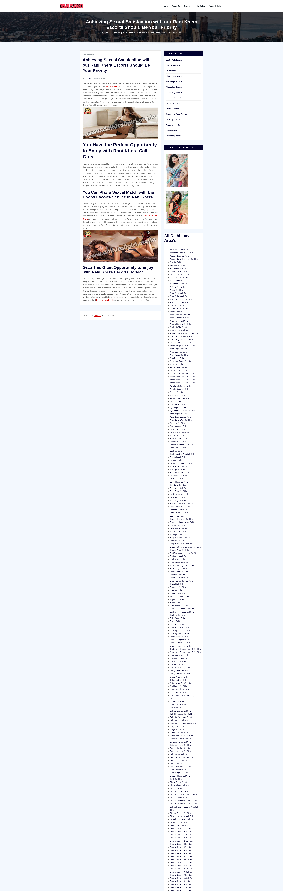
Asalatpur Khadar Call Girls (181, 361)
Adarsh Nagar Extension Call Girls (184, 259)
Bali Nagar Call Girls (178, 485)
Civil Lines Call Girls (178, 692)
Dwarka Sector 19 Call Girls (181, 875)
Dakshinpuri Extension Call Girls (183, 723)
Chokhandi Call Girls (178, 686)
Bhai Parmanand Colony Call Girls (184, 553)
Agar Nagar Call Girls (178, 265)
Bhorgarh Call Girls (178, 587)
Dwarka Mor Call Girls (179, 825)
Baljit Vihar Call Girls (178, 491)
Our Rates (200, 6)
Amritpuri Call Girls (178, 305)
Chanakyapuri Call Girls (179, 633)
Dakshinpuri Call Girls (179, 720)
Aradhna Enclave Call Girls (181, 342)
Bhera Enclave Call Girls (179, 578)
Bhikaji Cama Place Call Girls (181, 581)
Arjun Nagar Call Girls (179, 355)
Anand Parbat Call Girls (179, 318)
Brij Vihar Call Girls (177, 599)
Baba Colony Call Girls (179, 429)
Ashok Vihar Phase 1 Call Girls (182, 373)
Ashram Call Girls (177, 392)
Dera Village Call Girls (179, 773)
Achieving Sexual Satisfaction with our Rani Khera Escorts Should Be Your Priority (147, 33)
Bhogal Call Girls (177, 584)
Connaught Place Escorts (176, 114)
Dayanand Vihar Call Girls (180, 742)
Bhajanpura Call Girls (178, 556)
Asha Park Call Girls (178, 364)
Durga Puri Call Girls (178, 822)
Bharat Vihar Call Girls (179, 571)
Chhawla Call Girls (177, 664)
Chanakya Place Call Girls (180, 630)
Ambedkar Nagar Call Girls (181, 299)
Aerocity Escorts (173, 125)
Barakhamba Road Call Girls (181, 503)
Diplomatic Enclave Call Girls (182, 816)
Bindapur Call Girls (177, 593)
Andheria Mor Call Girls (179, 327)
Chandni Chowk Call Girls (180, 646)
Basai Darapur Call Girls (180, 506)
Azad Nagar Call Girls (178, 414)
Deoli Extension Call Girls (180, 766)
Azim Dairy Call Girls (178, 426)
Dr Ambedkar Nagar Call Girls (182, 819)
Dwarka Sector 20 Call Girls (181, 884)
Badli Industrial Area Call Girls (182, 454)
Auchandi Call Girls (178, 404)
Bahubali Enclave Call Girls (181, 463)
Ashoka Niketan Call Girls (180, 386)
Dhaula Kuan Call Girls (179, 797)
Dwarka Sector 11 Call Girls (181, 835)
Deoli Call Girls (176, 763)
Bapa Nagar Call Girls (178, 500)
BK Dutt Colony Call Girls (180, 596)
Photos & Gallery (216, 6)
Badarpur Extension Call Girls (182, 445)
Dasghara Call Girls (178, 729)
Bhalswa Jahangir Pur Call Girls (182, 565)
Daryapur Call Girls (178, 726)
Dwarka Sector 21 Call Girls (181, 887)
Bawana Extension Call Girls (181, 519)
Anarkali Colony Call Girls (180, 324)
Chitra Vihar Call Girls (179, 677)
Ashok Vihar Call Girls (179, 370)
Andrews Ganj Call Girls (179, 330)
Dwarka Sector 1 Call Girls (180, 828)
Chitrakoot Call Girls (178, 680)
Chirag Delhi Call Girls (179, 670)
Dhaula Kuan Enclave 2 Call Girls (183, 804)
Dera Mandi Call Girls (178, 770)
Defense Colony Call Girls (180, 751)
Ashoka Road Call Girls (179, 389)
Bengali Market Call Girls (180, 537)
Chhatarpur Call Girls (178, 661)
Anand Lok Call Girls (178, 311)
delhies (87, 78)
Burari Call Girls (176, 621)
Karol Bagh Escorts (174, 98)
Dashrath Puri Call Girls (179, 732)
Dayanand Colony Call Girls (181, 739)
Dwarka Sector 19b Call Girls (181, 878)
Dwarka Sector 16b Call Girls (181, 859)
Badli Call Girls (176, 451)
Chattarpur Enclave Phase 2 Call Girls (185, 652)
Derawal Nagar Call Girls (180, 776)
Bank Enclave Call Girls (179, 494)
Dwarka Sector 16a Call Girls (181, 856)
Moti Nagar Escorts (174, 81)
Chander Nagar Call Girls (180, 640)
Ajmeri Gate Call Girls (179, 271)
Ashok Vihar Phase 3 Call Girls (182, 380)
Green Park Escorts (174, 103)
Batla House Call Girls (179, 513)
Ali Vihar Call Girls (177, 287)
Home (165, 6)
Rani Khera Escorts (113, 86)
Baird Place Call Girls (178, 466)
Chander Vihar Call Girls (180, 643)
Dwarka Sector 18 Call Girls (181, 865)
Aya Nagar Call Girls (178, 407)
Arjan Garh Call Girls (178, 352)
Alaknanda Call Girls (178, 280)
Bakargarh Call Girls (178, 469)
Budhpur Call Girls (177, 615)
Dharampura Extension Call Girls (183, 794)
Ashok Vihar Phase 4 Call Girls (182, 383)
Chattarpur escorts (174, 119)
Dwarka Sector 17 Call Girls (181, 862)
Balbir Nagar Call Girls (179, 482)
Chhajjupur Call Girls (178, 658)
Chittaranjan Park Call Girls (181, 683)
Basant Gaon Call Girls (179, 510)
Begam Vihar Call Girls (179, 528)
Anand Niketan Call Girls (180, 315)
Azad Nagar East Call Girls (180, 417)
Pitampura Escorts (174, 76)
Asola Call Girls (176, 401)
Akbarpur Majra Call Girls (180, 274)
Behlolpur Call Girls (178, 534)
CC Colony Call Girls (178, 624)
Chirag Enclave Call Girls (180, 674)
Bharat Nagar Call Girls (179, 568)
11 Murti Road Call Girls (179, 250)
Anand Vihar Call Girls (179, 321)
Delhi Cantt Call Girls (178, 760)
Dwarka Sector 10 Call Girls (181, 831)
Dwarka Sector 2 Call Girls (180, 881)
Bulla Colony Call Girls (179, 618)
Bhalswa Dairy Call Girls (179, 562)
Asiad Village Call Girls (179, 395)
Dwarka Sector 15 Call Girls (181, 850)
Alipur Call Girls (176, 290)
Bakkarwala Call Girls (178, 475)
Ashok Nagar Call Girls (179, 367)
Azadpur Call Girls (177, 423)
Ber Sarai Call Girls (177, 540)
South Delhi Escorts (174, 60)
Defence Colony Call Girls (180, 745)
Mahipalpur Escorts (174, 87)
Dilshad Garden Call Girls (180, 813)
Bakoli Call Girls (176, 479)
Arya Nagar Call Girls (178, 358)
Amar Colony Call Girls (179, 296)
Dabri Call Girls (176, 708)
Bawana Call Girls (177, 516)
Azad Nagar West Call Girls (181, 420)
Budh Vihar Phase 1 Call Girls (182, 609)
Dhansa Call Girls (177, 788)
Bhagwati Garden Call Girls (181, 544)
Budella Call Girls (177, 602)
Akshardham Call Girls (179, 277)
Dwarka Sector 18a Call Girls (181, 869)
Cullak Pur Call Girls (178, 705)
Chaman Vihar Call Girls (180, 627)
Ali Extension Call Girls (179, 284)
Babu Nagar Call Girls (179, 438)
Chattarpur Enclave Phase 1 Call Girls (185, 649)
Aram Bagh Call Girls (178, 349)
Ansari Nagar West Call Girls (181, 339)
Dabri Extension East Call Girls (182, 714)
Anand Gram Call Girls (179, 308)
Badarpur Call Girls (178, 441)
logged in (97, 315)
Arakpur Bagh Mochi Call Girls (182, 345)
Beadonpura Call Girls (179, 525)
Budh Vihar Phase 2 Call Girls (182, 612)
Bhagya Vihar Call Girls (179, 550)
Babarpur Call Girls (178, 435)
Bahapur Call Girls (177, 460)
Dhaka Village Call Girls (179, 785)
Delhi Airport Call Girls (179, 754)
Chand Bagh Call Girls (179, 636)
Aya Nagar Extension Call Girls (182, 410)
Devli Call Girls (176, 779)
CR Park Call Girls (177, 701)
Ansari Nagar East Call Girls (181, 336)
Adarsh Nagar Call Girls (179, 256)
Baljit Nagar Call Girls (178, 488)
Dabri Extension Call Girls (180, 711)
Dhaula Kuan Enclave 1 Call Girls (183, 800)
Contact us (188, 6)
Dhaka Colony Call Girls (179, 782)
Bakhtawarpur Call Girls (180, 472)
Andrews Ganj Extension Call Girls (184, 333)
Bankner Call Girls (177, 497)
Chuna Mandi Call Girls (179, 689)
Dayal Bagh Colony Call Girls (181, 735)
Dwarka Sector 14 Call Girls (181, 847)
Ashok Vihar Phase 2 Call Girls (182, 376)
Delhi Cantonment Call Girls (181, 757)
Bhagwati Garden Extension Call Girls (185, 547)
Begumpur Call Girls (178, 531)
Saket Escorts (171, 71)
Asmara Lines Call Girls (179, 398)
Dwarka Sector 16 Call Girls (181, 853)
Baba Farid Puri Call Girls (180, 432)
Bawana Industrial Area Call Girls (183, 522)
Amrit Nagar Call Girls (179, 302)
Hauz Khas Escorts (174, 65)
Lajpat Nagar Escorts (175, 92)
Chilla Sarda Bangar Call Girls (182, 667)
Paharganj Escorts (173, 136)
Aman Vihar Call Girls (178, 293)
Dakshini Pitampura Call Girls (182, 717)
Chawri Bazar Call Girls (179, 655)
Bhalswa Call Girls (177, 559)
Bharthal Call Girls (177, 575)
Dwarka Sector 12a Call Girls (181, 841)
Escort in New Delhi (104, 300)
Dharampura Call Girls (179, 791)
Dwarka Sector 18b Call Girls (181, 872)
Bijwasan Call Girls (177, 590)
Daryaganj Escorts (173, 130)
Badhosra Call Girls (178, 448)
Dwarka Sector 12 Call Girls (181, 838)
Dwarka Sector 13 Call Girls (181, 844)
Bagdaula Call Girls (177, 457)
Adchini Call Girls (177, 262)
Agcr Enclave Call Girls (179, 268)
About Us (176, 6)
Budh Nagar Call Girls (179, 605)
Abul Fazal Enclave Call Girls (181, 253)
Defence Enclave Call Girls (180, 748)
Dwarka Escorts (172, 108)
